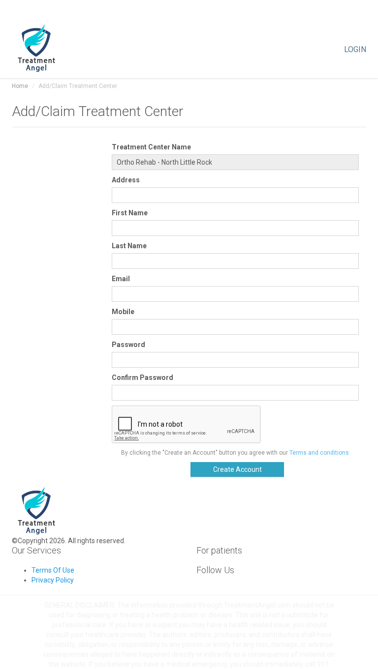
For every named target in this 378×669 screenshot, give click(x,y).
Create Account (237, 469)
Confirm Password (142, 377)
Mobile (123, 312)
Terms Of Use (53, 570)
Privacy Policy (53, 580)
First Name (130, 213)
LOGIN (355, 48)
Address (126, 180)
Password (128, 345)
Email (121, 279)
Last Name (129, 246)
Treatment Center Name (151, 147)
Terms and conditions (319, 452)
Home (20, 86)
